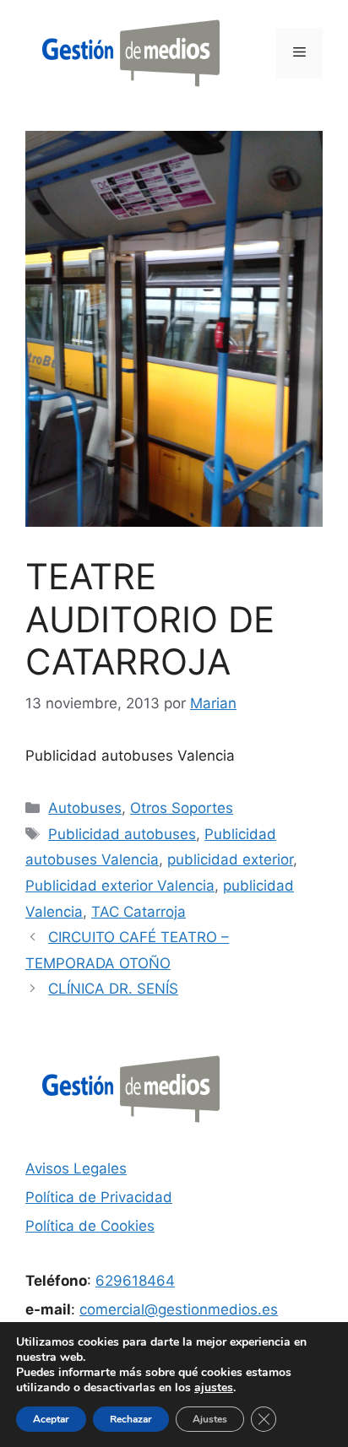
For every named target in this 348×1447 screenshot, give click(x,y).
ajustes (213, 1388)
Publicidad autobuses (122, 834)
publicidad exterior (230, 859)
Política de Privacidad (98, 1197)
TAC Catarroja (138, 911)
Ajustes (210, 1419)
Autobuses (85, 807)
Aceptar (51, 1419)
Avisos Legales (76, 1168)
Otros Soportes (181, 807)
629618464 (135, 1280)
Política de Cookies (90, 1225)
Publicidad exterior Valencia (120, 885)
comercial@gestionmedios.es (178, 1309)
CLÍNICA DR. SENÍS (113, 988)
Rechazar (131, 1419)
